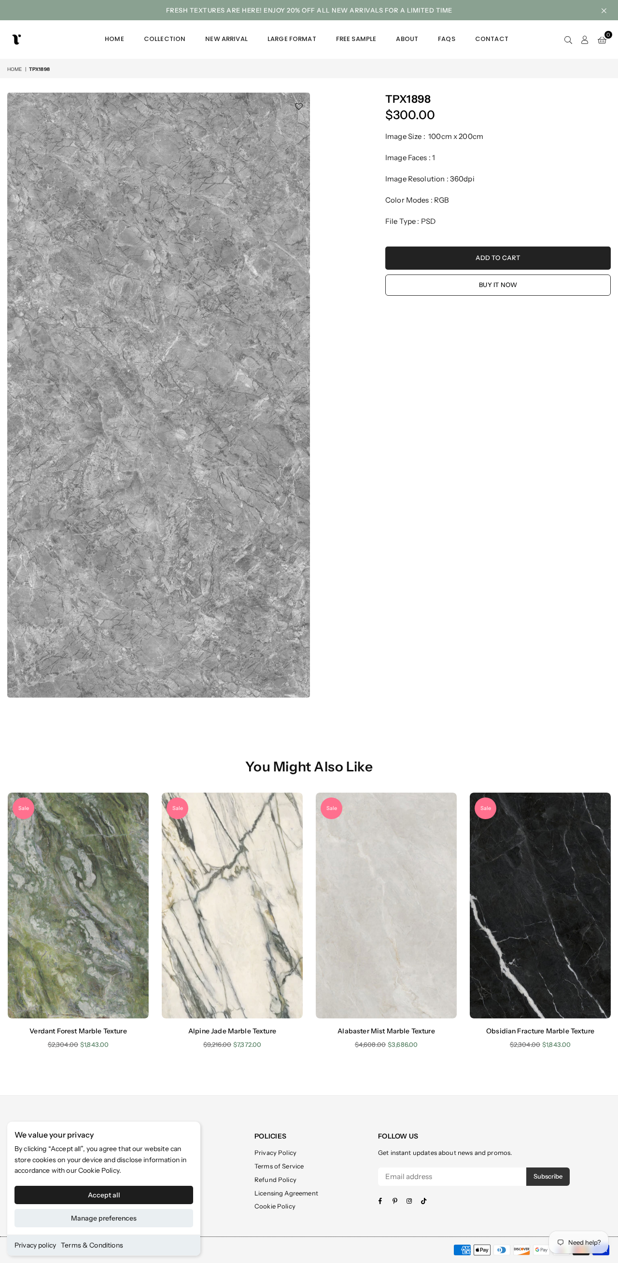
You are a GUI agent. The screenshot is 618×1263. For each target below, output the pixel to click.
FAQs (446, 38)
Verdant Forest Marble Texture (77, 1031)
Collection (165, 38)
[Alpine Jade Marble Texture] (232, 905)
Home (114, 38)
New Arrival (226, 38)
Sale (23, 808)
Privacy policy (35, 1245)
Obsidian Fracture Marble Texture (540, 1031)
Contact (491, 38)
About (407, 38)
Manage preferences (104, 1218)
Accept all (104, 1195)
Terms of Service (279, 1166)
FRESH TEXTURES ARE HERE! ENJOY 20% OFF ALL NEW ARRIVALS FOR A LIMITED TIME (309, 10)
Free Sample (356, 38)
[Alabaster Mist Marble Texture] (386, 905)
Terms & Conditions (92, 1245)
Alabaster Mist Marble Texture (386, 1031)
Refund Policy (275, 1179)
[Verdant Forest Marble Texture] (78, 905)
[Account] (584, 39)
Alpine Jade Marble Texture (232, 1031)
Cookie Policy (98, 1170)
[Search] (568, 39)
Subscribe (548, 1176)
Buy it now (498, 284)
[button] (602, 39)
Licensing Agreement (286, 1193)
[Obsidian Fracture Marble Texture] (540, 905)
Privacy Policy (275, 1152)
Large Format (291, 38)
